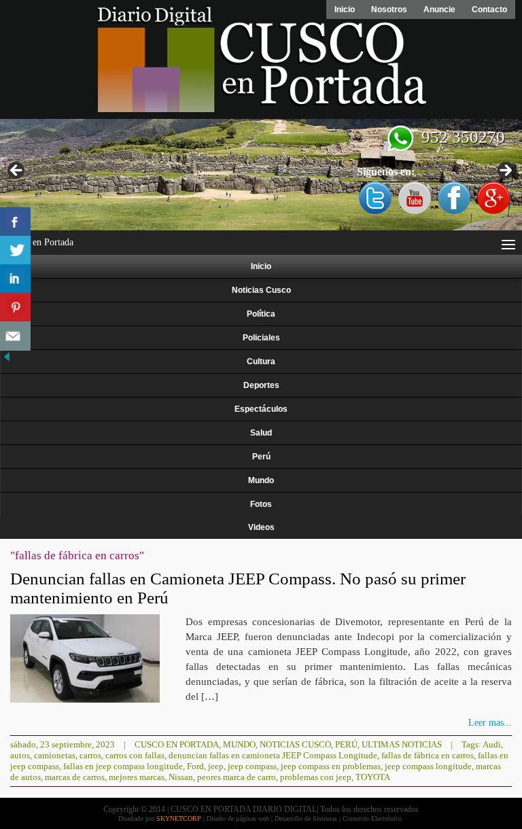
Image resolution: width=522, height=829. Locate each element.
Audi (492, 744)
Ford (195, 766)
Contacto (489, 9)
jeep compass (252, 766)
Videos (261, 527)
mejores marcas (136, 777)
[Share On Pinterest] (15, 307)
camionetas (54, 755)
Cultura (261, 361)
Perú (261, 456)
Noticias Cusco (261, 290)
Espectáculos (261, 409)
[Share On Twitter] (15, 250)
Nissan (181, 777)
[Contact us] (15, 336)
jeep (216, 766)
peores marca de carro (236, 777)
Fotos (261, 504)
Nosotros (389, 9)
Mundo (261, 480)
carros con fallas (134, 755)
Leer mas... (490, 723)
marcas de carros (75, 777)
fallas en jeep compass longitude (123, 766)
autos (20, 755)
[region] (261, 174)
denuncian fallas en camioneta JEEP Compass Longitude (273, 755)
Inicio (344, 9)
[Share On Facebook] (15, 221)
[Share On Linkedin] (15, 279)
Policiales (261, 337)
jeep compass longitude (428, 766)
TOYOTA (372, 777)
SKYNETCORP (178, 818)
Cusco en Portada (177, 744)
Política (261, 314)
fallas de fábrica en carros (427, 755)
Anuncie (439, 9)
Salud (261, 433)
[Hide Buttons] (7, 360)
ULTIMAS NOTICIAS (402, 744)
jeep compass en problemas (331, 766)
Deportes (261, 385)
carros (90, 755)
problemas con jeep (315, 777)
